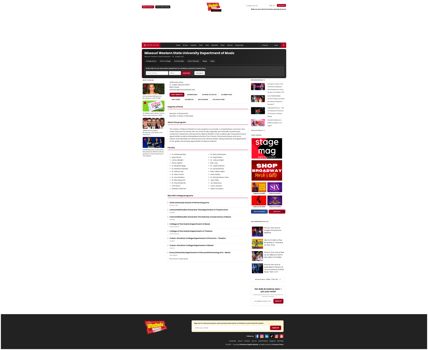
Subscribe (186, 73)
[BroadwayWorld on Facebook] (257, 336)
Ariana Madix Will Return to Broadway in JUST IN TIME (152, 92)
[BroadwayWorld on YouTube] (282, 336)
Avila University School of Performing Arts (189, 202)
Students (215, 45)
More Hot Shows (259, 211)
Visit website (177, 95)
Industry (193, 45)
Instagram (203, 99)
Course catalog (209, 95)
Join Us (254, 341)
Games (230, 45)
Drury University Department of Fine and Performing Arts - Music (200, 252)
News (178, 45)
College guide (219, 99)
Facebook (189, 99)
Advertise (232, 341)
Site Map (280, 341)
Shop (223, 45)
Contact (247, 341)
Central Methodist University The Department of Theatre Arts (199, 209)
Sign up (278, 301)
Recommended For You (260, 221)
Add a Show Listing (163, 7)
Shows (185, 45)
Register (265, 45)
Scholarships (179, 61)
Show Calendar (193, 61)
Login (276, 45)
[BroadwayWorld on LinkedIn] (267, 336)
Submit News (263, 341)
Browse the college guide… (179, 259)
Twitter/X (175, 99)
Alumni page (226, 95)
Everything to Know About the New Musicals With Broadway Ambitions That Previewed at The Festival (153, 147)
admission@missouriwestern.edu (182, 90)
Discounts (277, 211)
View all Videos (257, 130)
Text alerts (200, 73)
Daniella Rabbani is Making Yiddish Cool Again (275, 123)
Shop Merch (149, 7)
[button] (283, 45)
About (240, 341)
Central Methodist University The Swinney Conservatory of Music (200, 217)
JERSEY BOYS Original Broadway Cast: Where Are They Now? (152, 127)
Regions (273, 341)
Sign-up (272, 5)
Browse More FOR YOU (266, 279)
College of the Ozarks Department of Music (190, 224)
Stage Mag (239, 45)
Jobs (207, 45)
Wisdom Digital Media (249, 344)
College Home (151, 61)
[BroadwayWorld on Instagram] (262, 336)
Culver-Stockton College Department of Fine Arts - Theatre (198, 238)
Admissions (192, 95)
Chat (201, 45)
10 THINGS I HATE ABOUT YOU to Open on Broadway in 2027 (153, 109)
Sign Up (275, 328)
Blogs (205, 61)
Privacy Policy (278, 344)
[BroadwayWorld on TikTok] (272, 336)
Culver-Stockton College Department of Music (192, 245)
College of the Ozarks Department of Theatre (191, 231)
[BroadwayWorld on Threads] (277, 336)
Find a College (165, 61)
